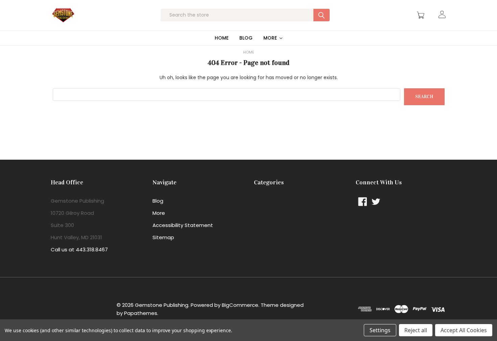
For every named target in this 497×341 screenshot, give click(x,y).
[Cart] (421, 15)
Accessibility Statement (182, 225)
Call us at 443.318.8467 (79, 249)
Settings (380, 330)
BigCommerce (240, 305)
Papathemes (140, 313)
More (270, 38)
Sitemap (163, 237)
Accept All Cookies (464, 330)
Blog (246, 38)
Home (222, 38)
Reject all (415, 330)
